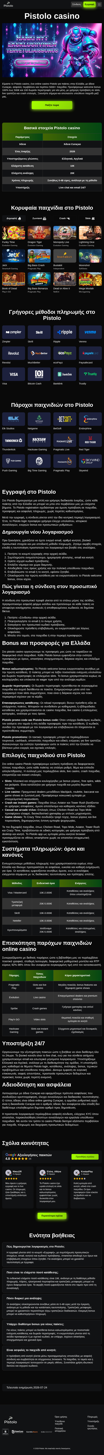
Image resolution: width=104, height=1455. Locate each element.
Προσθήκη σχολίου (85, 1157)
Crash (62, 218)
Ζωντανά (37, 218)
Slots (88, 218)
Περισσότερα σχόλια (52, 1216)
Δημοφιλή (12, 218)
